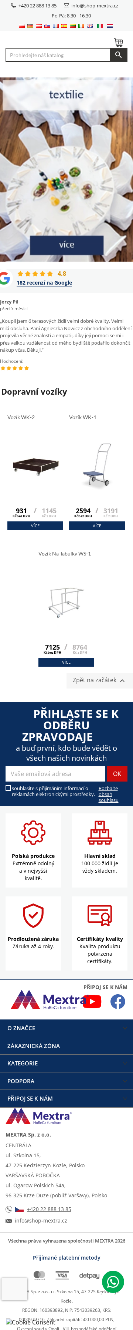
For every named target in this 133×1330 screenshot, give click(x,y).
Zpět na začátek (100, 680)
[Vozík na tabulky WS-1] (66, 620)
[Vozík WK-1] (97, 484)
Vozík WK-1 (83, 417)
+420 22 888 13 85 (37, 5)
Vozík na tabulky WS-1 (65, 553)
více (35, 525)
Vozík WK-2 (21, 417)
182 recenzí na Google (44, 282)
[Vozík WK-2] (35, 484)
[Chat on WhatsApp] (113, 1282)
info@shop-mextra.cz (94, 5)
